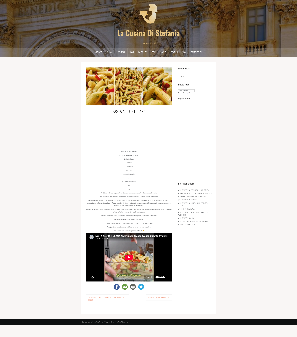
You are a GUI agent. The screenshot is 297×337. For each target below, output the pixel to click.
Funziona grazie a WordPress (92, 322)
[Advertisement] (129, 131)
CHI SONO (110, 52)
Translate (192, 93)
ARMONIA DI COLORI (188, 200)
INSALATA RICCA (187, 218)
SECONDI (163, 52)
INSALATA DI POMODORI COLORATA (194, 190)
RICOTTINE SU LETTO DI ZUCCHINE (194, 221)
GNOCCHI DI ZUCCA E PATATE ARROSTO (196, 193)
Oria (110, 322)
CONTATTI (174, 52)
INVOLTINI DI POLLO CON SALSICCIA (195, 197)
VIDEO (184, 52)
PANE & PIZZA (142, 52)
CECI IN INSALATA (187, 209)
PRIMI (154, 52)
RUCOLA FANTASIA (187, 225)
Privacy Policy (196, 52)
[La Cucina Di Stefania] (148, 15)
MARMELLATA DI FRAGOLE (158, 297)
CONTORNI (121, 52)
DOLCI (132, 52)
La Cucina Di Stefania (148, 32)
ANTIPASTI (98, 52)
